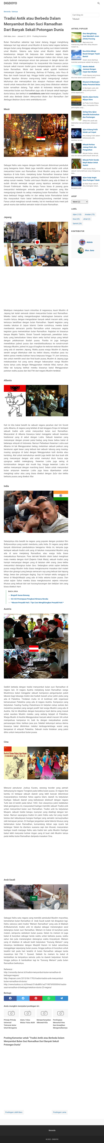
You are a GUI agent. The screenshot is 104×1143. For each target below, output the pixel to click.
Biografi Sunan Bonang (20, 595)
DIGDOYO (10, 3)
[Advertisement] (36, 289)
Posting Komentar (39, 36)
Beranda (52, 1130)
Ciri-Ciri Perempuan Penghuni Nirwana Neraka (29, 599)
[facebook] (10, 998)
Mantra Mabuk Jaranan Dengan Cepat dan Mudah (90, 69)
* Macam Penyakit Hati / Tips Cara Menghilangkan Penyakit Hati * (37, 603)
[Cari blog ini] (98, 3)
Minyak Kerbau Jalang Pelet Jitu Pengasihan (90, 147)
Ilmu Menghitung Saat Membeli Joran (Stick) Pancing (91, 36)
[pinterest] (36, 998)
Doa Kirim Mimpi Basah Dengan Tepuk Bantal (91, 53)
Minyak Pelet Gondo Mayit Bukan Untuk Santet (91, 162)
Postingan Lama (59, 1112)
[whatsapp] (48, 998)
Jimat (86, 219)
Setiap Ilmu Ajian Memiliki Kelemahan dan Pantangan (91, 114)
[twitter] (23, 998)
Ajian (77, 214)
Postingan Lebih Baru (13, 1112)
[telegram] (61, 998)
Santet (77, 224)
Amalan (90, 214)
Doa (76, 219)
